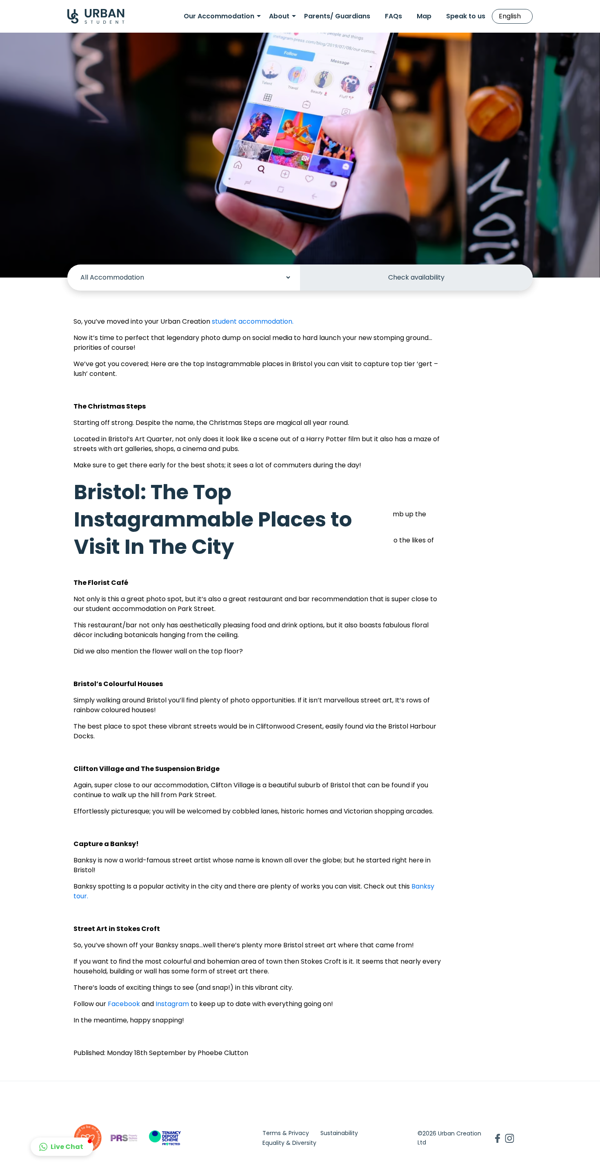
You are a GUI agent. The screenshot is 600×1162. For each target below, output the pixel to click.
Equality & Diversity (289, 1143)
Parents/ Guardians (337, 16)
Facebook (124, 1004)
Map (424, 16)
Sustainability (339, 1133)
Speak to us (465, 16)
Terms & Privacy (285, 1133)
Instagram (171, 1004)
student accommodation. (252, 321)
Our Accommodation (219, 16)
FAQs (393, 16)
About (279, 16)
